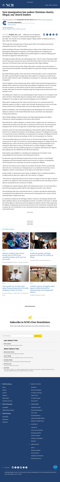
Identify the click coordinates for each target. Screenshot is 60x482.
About (32, 447)
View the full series (47, 19)
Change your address (37, 438)
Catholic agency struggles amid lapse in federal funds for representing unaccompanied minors (42, 289)
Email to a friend (53, 35)
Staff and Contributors (37, 455)
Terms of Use (17, 472)
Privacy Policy (35, 453)
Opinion (4, 395)
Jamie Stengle (16, 293)
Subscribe (55, 5)
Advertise (5, 422)
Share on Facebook (47, 35)
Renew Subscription (36, 410)
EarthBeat (5, 407)
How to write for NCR (37, 430)
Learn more (23, 29)
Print (57, 35)
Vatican (4, 390)
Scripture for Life (7, 401)
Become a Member (36, 390)
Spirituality (5, 398)
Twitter (15, 467)
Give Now (33, 387)
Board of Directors (36, 458)
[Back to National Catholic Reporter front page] (10, 5)
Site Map (29, 472)
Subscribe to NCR (35, 407)
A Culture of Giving (36, 392)
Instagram (24, 467)
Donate (46, 5)
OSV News (25, 262)
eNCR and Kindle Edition (38, 418)
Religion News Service (45, 260)
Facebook (18, 467)
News (3, 250)
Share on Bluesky (44, 35)
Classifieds (5, 416)
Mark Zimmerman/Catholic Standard (13, 262)
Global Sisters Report (8, 410)
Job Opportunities (36, 433)
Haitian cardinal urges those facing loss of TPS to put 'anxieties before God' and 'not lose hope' (14, 256)
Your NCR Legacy (35, 398)
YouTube (21, 467)
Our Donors (34, 401)
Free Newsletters (35, 415)
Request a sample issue (37, 421)
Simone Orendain (35, 295)
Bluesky (13, 467)
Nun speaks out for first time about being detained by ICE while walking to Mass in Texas (15, 288)
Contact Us (34, 427)
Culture (4, 392)
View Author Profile (12, 24)
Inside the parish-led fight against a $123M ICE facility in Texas (41, 255)
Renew (50, 5)
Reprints (33, 441)
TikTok (26, 467)
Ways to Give (34, 395)
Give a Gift (34, 413)
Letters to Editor (35, 435)
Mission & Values (35, 450)
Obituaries (5, 419)
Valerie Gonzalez (8, 293)
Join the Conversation (7, 27)
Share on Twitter (50, 35)
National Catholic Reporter (55, 467)
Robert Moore (35, 260)
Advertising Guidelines (9, 472)
